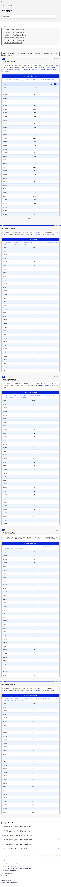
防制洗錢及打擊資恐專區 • (6, 880)
